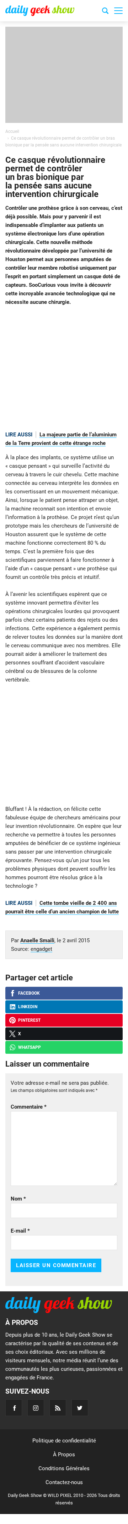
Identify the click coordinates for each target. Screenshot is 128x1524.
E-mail (20, 1231)
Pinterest (29, 1020)
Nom (18, 1199)
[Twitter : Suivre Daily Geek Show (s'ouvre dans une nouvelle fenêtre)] (79, 1407)
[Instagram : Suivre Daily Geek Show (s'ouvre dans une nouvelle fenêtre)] (35, 1407)
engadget (41, 949)
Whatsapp (29, 1047)
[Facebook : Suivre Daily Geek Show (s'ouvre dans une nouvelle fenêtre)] (13, 1407)
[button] (118, 10)
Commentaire (29, 1107)
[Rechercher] (105, 11)
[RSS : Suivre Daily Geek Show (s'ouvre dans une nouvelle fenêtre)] (57, 1407)
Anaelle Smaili (37, 940)
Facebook (29, 993)
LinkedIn (27, 1006)
